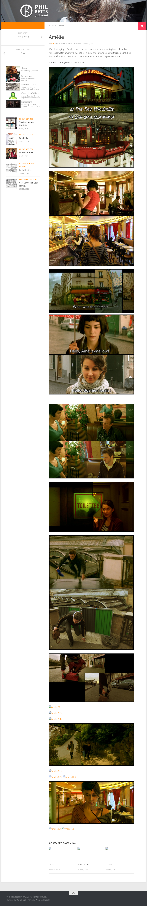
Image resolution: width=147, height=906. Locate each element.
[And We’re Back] (11, 153)
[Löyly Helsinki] (11, 168)
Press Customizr (42, 900)
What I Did (23, 138)
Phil (53, 43)
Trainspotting (83, 864)
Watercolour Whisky (30, 93)
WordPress (21, 900)
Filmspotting (56, 25)
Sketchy (22, 167)
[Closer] (120, 853)
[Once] (63, 853)
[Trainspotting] (91, 853)
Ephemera (23, 179)
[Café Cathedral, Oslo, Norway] (11, 183)
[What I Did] (11, 139)
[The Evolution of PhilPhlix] (11, 123)
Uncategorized (26, 119)
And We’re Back (26, 152)
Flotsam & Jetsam (30, 86)
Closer (109, 864)
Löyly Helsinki (25, 170)
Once (51, 864)
